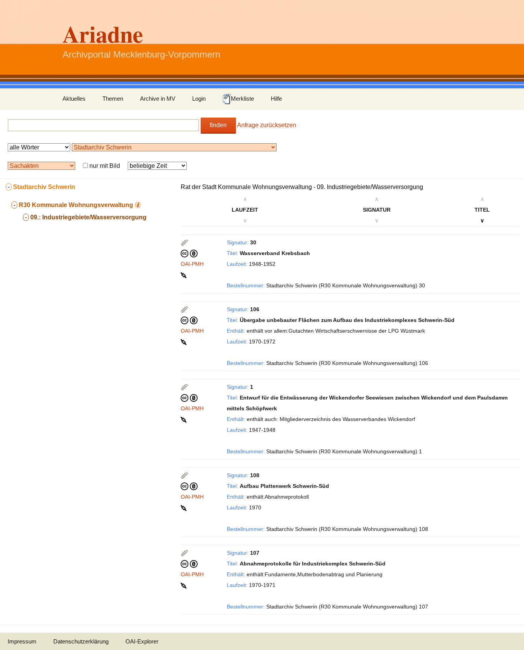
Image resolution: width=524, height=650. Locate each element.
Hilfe (276, 98)
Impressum (22, 641)
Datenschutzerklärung (81, 641)
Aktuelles (74, 98)
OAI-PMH (192, 264)
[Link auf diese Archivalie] (184, 275)
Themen (112, 98)
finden (218, 125)
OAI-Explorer (141, 641)
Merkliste (242, 98)
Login (199, 98)
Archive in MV (157, 98)
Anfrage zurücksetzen (266, 125)
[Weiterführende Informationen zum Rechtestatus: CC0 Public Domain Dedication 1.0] (189, 253)
